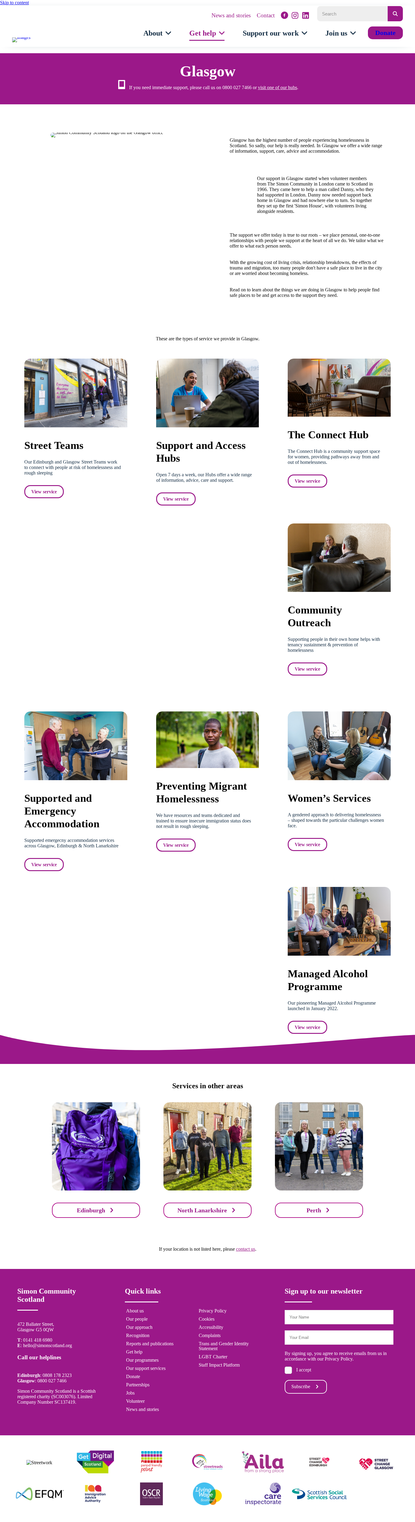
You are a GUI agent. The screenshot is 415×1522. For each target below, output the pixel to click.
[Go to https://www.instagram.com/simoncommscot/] (295, 15)
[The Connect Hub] (339, 415)
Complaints (210, 1335)
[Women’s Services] (339, 778)
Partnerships (137, 1384)
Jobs (130, 1393)
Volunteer (135, 1401)
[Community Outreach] (339, 590)
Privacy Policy (213, 1310)
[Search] (395, 13)
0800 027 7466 (52, 1380)
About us (135, 1310)
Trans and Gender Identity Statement (224, 1346)
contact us (245, 1249)
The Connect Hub (328, 435)
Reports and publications (149, 1343)
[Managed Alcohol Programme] (339, 954)
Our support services (146, 1368)
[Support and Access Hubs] (207, 425)
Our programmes (142, 1360)
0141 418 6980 (37, 1340)
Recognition (137, 1335)
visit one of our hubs (277, 87)
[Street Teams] (75, 425)
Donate (133, 1376)
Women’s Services (329, 798)
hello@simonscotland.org (47, 1345)
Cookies (206, 1319)
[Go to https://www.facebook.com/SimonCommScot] (284, 16)
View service (44, 491)
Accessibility (211, 1327)
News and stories (142, 1409)
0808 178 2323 (57, 1375)
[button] (306, 1387)
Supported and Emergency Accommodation (61, 811)
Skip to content (14, 2)
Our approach (139, 1327)
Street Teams (54, 445)
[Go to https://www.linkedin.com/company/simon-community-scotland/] (306, 15)
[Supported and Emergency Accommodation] (75, 778)
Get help (134, 1352)
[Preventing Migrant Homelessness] (207, 766)
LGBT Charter (213, 1356)
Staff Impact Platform (219, 1365)
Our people (137, 1319)
